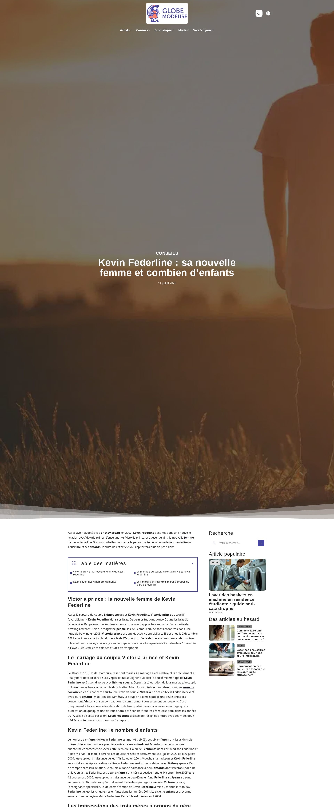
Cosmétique (244, 626)
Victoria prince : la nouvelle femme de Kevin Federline (98, 573)
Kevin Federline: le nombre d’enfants (94, 581)
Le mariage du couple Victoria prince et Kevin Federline (163, 573)
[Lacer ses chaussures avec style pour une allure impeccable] (221, 650)
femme (189, 537)
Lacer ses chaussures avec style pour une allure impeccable (251, 652)
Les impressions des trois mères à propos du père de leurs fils (163, 583)
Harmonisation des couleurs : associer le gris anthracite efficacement (251, 670)
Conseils (167, 253)
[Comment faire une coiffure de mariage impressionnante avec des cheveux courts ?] (221, 633)
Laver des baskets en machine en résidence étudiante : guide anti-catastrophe (232, 602)
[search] (259, 13)
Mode (215, 562)
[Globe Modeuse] (167, 13)
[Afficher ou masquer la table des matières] (160, 563)
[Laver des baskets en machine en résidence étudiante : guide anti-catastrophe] (237, 574)
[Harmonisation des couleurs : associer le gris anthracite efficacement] (221, 668)
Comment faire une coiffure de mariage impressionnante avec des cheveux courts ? (251, 635)
